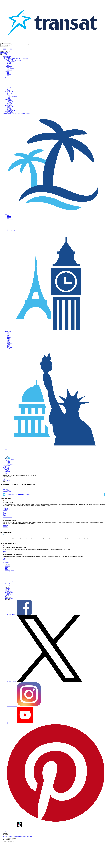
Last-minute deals (8, 591)
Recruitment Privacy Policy (10, 577)
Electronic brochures (9, 592)
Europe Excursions (6, 490)
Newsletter (7, 828)
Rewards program (3, 53)
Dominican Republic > (7, 509)
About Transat (7, 565)
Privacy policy (7, 576)
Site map (6, 596)
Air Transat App (8, 829)
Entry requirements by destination (11, 581)
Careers (6, 569)
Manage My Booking (4, 52)
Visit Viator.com (6, 529)
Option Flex (7, 595)
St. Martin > (5, 528)
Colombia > (5, 507)
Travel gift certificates (9, 594)
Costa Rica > (5, 508)
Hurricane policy (8, 593)
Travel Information (6, 465)
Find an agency (6, 467)
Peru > (4, 514)
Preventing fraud (8, 585)
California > (5, 558)
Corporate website (6, 468)
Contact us (5, 831)
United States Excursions (7, 491)
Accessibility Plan (8, 572)
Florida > (4, 559)
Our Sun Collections (9, 579)
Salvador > (5, 515)
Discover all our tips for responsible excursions (19, 494)
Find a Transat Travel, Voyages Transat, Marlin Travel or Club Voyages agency (18, 836)
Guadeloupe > (5, 525)
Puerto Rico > (5, 527)
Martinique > (5, 526)
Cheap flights (7, 590)
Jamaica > (5, 510)
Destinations (17, 113)
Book (15, 58)
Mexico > (4, 512)
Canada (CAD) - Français (8, 49)
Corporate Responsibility (9, 570)
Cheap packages (8, 589)
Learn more (5, 551)
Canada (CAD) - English (7, 48)
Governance (7, 566)
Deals (15, 91)
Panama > (5, 513)
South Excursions (6, 489)
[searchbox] (8, 474)
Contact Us (5, 466)
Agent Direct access (9, 598)
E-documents (7, 588)
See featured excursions (7, 517)
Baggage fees (7, 582)
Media (6, 568)
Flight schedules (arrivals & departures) (12, 583)
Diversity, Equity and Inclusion (10, 571)
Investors (6, 567)
